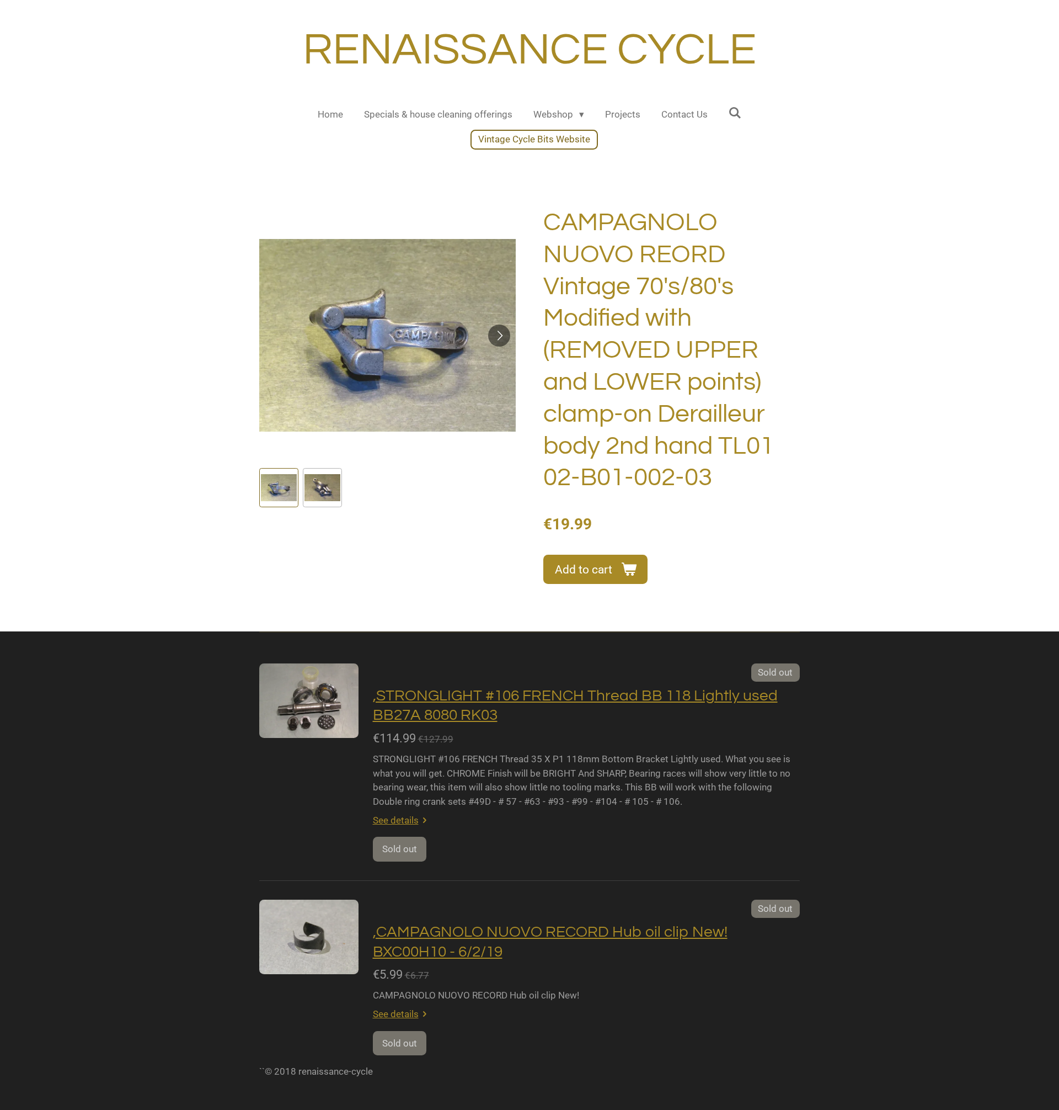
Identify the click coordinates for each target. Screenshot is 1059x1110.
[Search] (735, 113)
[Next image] (499, 336)
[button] (278, 487)
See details (396, 820)
